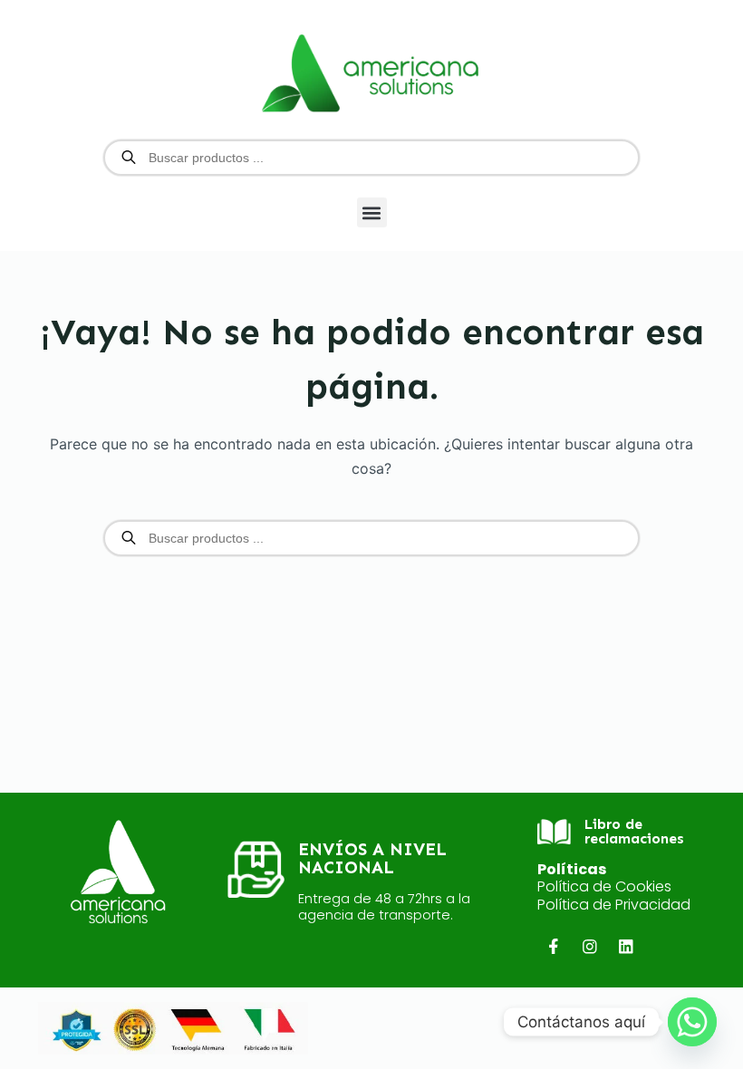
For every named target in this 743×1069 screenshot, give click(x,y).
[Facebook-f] (553, 946)
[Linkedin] (626, 946)
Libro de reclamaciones (634, 831)
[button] (372, 212)
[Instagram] (589, 946)
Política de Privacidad (613, 904)
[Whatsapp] (692, 1021)
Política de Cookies (604, 886)
